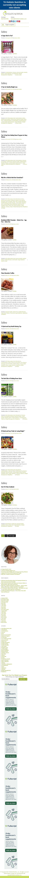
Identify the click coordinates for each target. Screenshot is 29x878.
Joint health (18, 202)
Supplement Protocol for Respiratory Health (11, 573)
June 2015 (3, 613)
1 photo (14, 239)
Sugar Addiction (8, 73)
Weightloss (9, 74)
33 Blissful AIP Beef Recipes (7, 590)
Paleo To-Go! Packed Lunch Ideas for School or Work (13, 583)
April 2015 (3, 616)
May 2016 (3, 607)
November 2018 (5, 600)
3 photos (14, 53)
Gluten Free (15, 201)
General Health (20, 72)
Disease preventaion (5, 119)
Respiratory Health (5, 659)
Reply (3, 208)
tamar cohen (17, 38)
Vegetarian (25, 313)
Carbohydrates (9, 72)
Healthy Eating (15, 120)
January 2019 (4, 598)
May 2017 (3, 603)
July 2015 (3, 612)
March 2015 (4, 617)
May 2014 (3, 619)
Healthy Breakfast (7, 120)
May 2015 (3, 614)
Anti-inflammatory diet (10, 118)
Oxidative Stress (4, 205)
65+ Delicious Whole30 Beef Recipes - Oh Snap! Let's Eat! (14, 588)
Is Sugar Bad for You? (7, 36)
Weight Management (10, 164)
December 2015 (5, 609)
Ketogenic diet (4, 647)
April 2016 (3, 608)
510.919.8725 (4, 18)
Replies (4, 314)
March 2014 (4, 622)
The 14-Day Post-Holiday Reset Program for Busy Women (14, 136)
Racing (2, 657)
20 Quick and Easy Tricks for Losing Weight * (13, 431)
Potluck (8, 313)
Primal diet (12, 313)
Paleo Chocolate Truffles (7, 273)
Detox (23, 118)
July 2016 (3, 604)
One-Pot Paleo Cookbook (7, 487)
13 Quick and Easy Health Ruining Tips (11, 326)
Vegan (11, 206)
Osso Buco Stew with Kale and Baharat (11, 589)
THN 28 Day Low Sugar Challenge (14, 675)
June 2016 (3, 605)
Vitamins (18, 365)
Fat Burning (13, 119)
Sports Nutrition (17, 205)
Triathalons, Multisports (6, 664)
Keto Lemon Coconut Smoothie (8, 581)
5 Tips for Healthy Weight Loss (9, 87)
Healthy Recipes (22, 120)
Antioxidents (18, 199)
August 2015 (4, 610)
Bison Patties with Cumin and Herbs (9, 584)
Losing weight (4, 121)
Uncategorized (15, 73)
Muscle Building (13, 204)
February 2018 (4, 602)
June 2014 (3, 618)
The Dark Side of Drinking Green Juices (11, 378)
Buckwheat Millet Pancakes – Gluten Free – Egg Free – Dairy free (13, 221)
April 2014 (3, 621)
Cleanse (14, 72)
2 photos (14, 449)
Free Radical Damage (9, 416)
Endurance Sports (15, 200)
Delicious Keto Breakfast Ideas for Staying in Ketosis (13, 580)
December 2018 (5, 599)
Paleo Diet (11, 205)
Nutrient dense (11, 121)
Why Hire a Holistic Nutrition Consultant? (12, 177)
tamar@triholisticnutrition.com (19, 18)
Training (7, 206)
